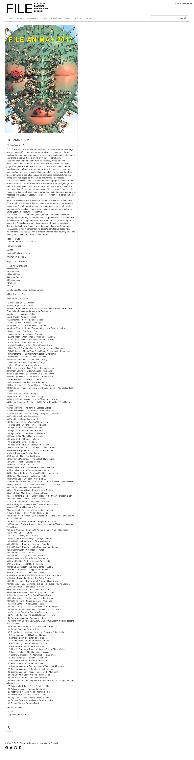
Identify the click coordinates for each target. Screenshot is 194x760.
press (44, 17)
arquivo (88, 17)
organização (32, 17)
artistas (78, 17)
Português (187, 3)
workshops (56, 17)
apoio (19, 17)
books (67, 17)
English (178, 3)
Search (183, 17)
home (10, 17)
